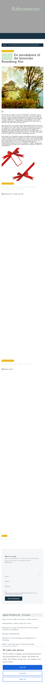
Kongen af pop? (9, 539)
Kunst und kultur (8, 51)
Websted (7, 586)
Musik (4, 536)
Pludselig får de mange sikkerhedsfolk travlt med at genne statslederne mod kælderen (20, 628)
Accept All (22, 667)
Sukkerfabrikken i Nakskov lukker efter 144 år (16, 623)
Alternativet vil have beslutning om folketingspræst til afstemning (19, 639)
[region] (22, 665)
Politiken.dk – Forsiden (19, 615)
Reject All (22, 679)
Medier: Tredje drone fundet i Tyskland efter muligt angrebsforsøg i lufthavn (18, 645)
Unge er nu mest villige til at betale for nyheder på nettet (19, 619)
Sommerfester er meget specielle (16, 364)
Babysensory (26, 9)
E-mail (7, 581)
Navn (7, 576)
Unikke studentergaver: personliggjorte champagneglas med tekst (19, 188)
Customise (22, 673)
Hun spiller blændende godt (10, 634)
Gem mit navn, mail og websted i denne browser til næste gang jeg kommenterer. (21, 593)
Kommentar (9, 562)
